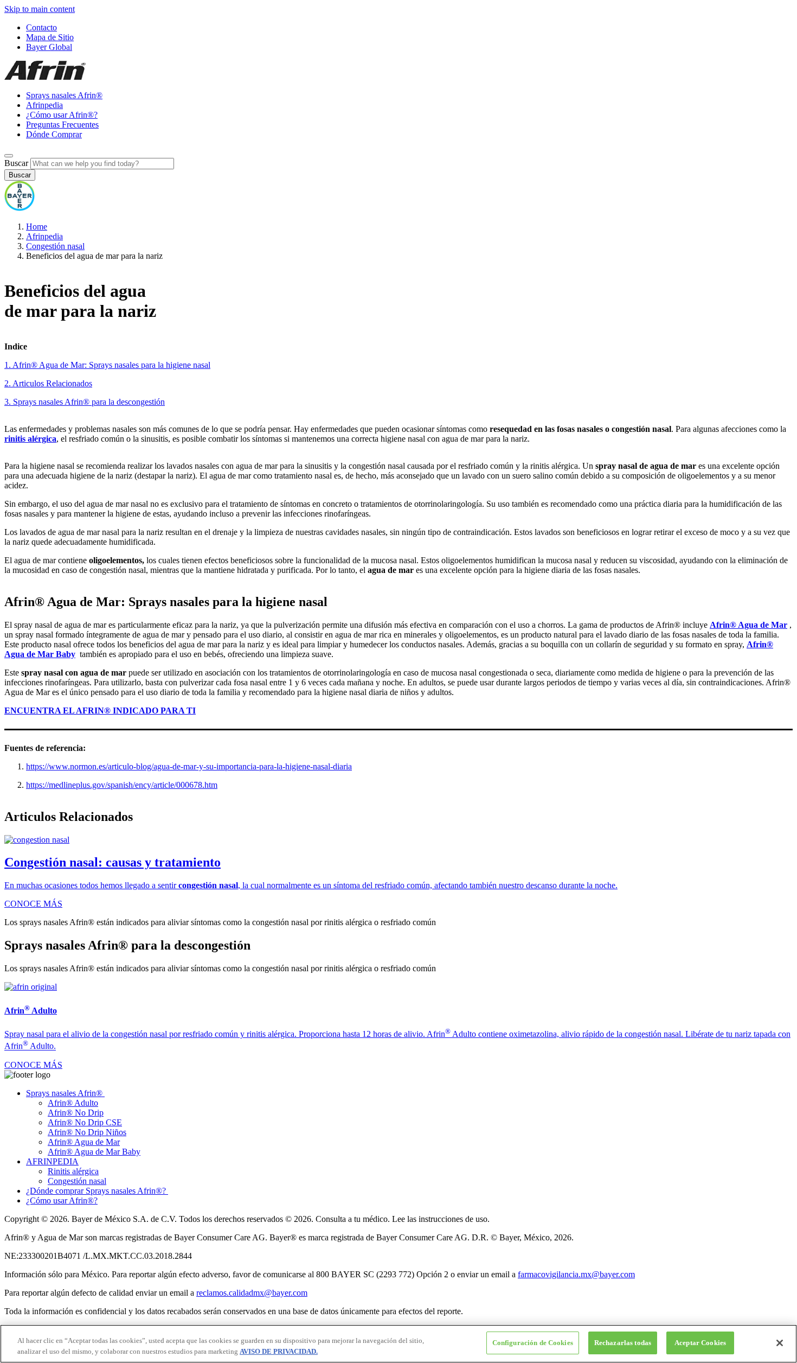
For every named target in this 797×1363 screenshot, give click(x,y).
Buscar (16, 163)
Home (36, 226)
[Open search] (8, 155)
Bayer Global (49, 47)
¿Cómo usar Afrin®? (62, 114)
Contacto (41, 27)
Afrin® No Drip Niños (87, 1132)
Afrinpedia (44, 105)
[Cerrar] (780, 1343)
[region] (398, 1343)
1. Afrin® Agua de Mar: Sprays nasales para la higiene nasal (107, 365)
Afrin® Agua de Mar (84, 1142)
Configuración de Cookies (532, 1343)
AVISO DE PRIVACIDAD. (279, 1351)
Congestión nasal (55, 246)
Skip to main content (39, 9)
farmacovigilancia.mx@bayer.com (576, 1274)
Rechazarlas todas (622, 1343)
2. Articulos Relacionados (48, 383)
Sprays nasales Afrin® (64, 95)
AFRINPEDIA (52, 1161)
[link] (398, 872)
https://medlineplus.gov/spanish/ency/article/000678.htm (121, 784)
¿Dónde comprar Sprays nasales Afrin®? (97, 1190)
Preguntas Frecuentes (62, 124)
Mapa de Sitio (50, 37)
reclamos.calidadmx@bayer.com (251, 1292)
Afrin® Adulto (73, 1102)
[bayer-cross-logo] (19, 208)
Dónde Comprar (54, 134)
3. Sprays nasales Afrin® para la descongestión (84, 401)
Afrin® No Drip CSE (85, 1122)
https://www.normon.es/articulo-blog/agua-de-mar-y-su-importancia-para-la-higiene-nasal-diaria (189, 766)
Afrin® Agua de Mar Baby (94, 1151)
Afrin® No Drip (76, 1112)
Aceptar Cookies (700, 1343)
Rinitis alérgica (73, 1171)
